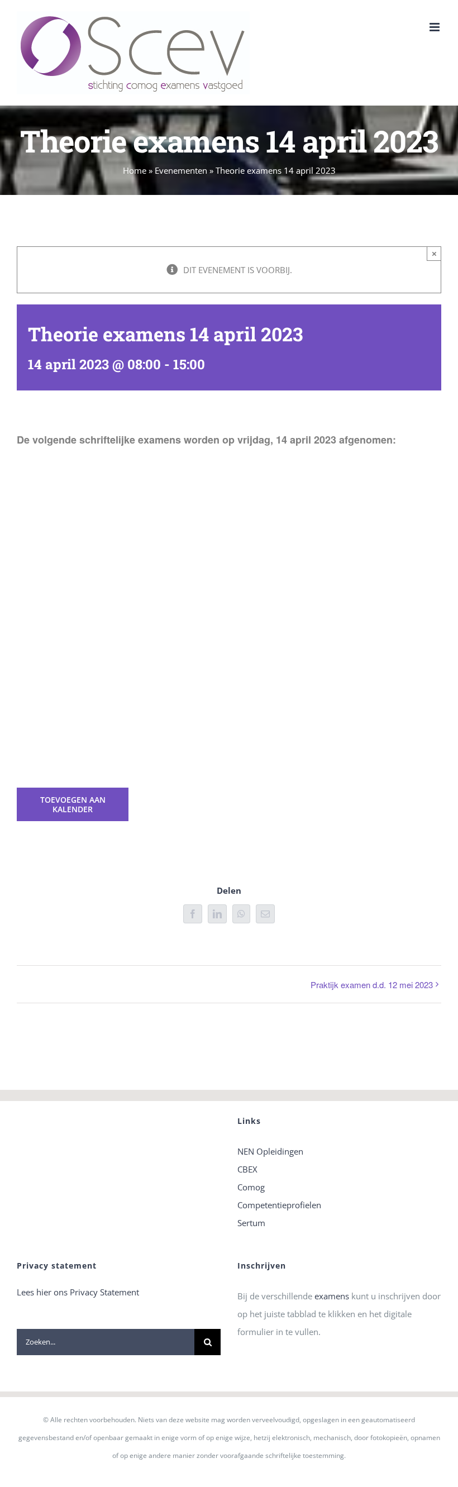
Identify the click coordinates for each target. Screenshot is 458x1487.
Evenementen (181, 170)
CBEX (247, 1169)
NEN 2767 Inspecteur (336, 528)
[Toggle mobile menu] (435, 27)
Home (134, 170)
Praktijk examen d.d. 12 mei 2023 (372, 984)
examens (331, 1296)
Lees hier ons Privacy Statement (78, 1292)
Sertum (251, 1222)
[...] (23, 746)
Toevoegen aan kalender (73, 804)
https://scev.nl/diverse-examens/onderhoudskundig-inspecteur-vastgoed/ (121, 528)
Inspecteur (37, 651)
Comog (251, 1187)
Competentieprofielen (279, 1204)
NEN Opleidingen (270, 1151)
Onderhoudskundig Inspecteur (120, 651)
